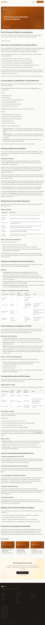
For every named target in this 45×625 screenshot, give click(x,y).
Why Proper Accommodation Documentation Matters (19, 45)
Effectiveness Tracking (7, 411)
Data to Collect (5, 439)
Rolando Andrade (4, 609)
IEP (43, 48)
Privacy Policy (33, 595)
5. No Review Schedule (7, 497)
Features (3, 595)
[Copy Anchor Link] (38, 45)
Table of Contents (6, 40)
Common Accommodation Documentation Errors (17, 453)
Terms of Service (34, 597)
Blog (2, 597)
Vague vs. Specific (6, 209)
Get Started (40, 1)
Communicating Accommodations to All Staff (16, 326)
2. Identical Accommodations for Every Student (14, 466)
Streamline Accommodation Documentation (16, 526)
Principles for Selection (7, 158)
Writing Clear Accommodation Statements (15, 201)
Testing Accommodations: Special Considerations (17, 261)
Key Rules (3, 270)
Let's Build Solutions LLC (40, 622)
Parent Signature (4, 617)
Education (18, 603)
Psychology (18, 595)
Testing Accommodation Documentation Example (15, 290)
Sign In (34, 1)
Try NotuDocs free (22, 572)
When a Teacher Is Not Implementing (11, 357)
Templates (3, 599)
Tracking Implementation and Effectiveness (15, 376)
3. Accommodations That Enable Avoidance (13, 475)
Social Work (18, 601)
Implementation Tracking (8, 384)
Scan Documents (4, 613)
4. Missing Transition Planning (9, 486)
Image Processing (4, 611)
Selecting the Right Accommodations (13, 148)
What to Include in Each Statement (11, 239)
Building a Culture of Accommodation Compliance (18, 508)
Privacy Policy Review (5, 615)
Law (17, 599)
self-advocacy (38, 431)
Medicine (17, 597)
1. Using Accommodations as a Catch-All (12, 456)
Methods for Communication (9, 336)
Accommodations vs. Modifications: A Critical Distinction (20, 81)
